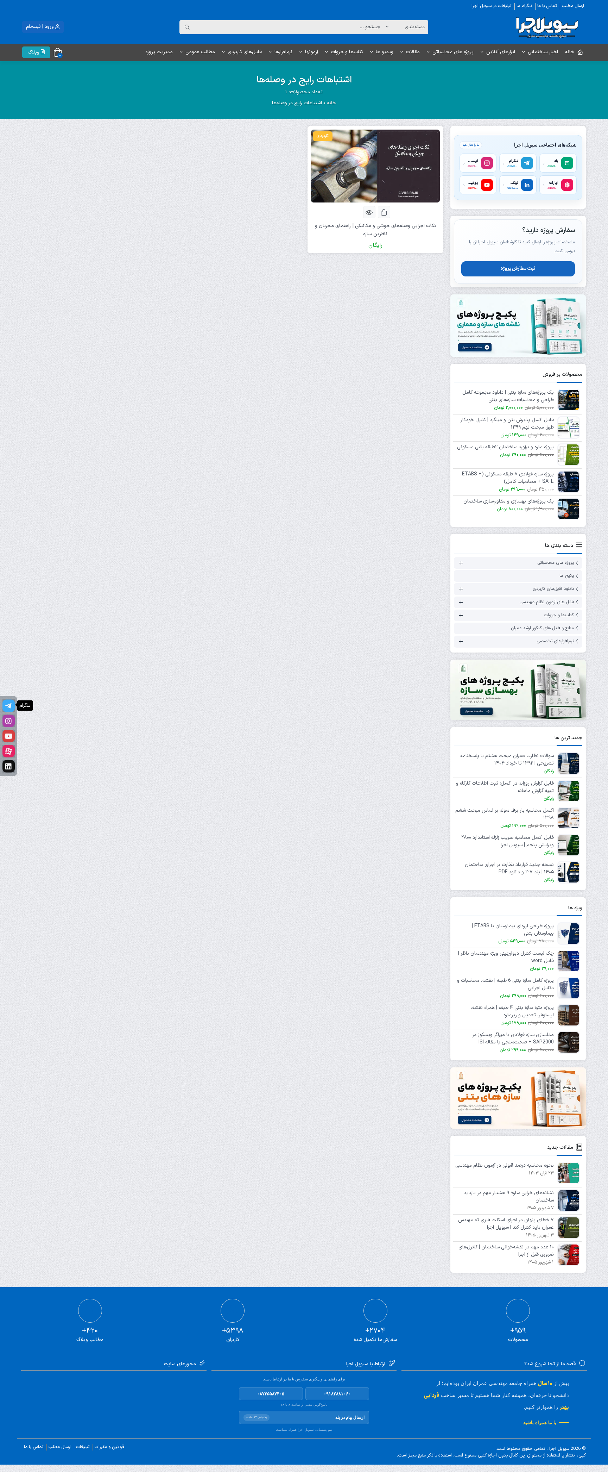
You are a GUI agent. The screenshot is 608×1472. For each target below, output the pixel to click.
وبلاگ (34, 52)
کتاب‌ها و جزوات (347, 52)
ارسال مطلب (573, 6)
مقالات (413, 52)
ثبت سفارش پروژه (518, 268)
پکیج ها (566, 575)
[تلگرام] (8, 706)
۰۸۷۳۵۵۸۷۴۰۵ (270, 1393)
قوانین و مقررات (109, 1447)
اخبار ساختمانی (543, 52)
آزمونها (311, 52)
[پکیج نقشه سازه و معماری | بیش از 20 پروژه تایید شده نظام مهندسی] (518, 325)
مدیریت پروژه (159, 52)
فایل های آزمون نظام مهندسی (546, 602)
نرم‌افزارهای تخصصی (555, 641)
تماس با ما (547, 6)
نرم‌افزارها (283, 52)
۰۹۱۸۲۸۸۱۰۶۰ (337, 1393)
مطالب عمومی (200, 52)
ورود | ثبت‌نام (40, 26)
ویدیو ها (384, 52)
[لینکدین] (8, 766)
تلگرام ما (524, 6)
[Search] (187, 27)
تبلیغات (82, 1447)
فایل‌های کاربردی (245, 52)
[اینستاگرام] (8, 721)
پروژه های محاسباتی (453, 52)
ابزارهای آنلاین (500, 52)
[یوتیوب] (8, 736)
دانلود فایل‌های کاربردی (553, 589)
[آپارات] (8, 751)
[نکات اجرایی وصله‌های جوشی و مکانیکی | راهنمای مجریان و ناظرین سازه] (375, 166)
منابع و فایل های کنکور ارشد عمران (542, 628)
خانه (569, 52)
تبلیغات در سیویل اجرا (491, 6)
